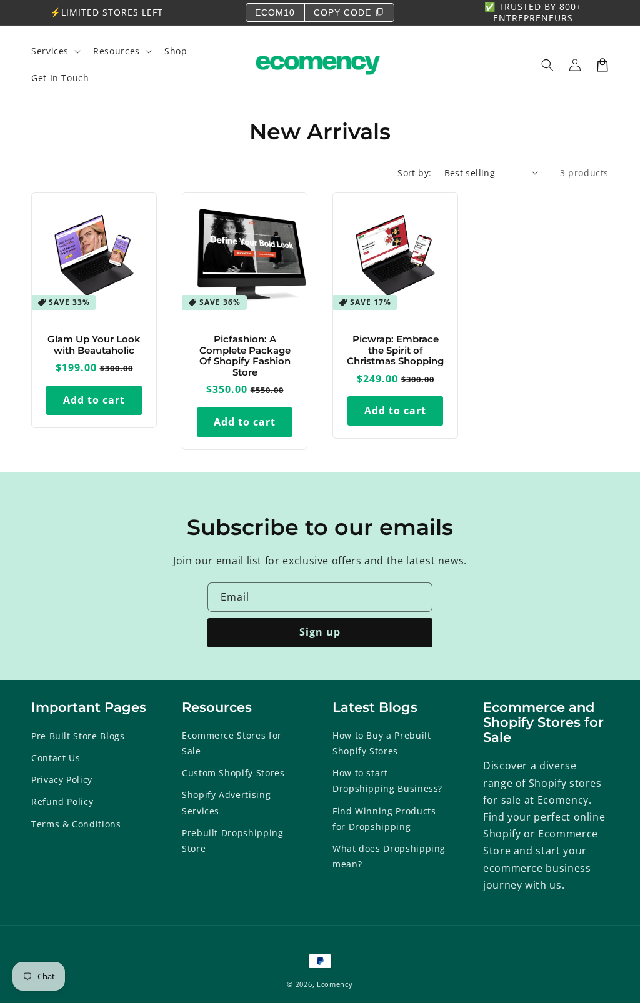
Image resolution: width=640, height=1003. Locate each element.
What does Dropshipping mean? (389, 856)
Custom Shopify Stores (233, 773)
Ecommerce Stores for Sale (232, 743)
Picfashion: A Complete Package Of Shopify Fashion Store (245, 356)
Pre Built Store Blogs (77, 736)
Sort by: (414, 173)
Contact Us (55, 758)
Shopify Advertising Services (226, 802)
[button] (547, 65)
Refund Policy (62, 801)
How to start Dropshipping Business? (387, 780)
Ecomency (335, 984)
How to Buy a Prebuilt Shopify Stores (381, 743)
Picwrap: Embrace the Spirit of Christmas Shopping (395, 350)
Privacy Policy (61, 780)
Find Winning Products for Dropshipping (384, 818)
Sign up (320, 632)
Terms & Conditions (76, 824)
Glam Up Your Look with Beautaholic (94, 345)
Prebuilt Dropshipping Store (232, 840)
